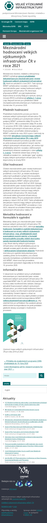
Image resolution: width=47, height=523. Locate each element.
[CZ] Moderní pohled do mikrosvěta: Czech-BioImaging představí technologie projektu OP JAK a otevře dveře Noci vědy (26, 404)
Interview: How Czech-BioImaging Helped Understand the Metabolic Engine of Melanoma (23, 438)
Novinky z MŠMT (17, 44)
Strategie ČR (6, 22)
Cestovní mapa (21, 22)
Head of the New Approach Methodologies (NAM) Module (23, 427)
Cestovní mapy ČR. (19, 499)
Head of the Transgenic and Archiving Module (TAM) (22, 432)
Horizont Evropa (10, 31)
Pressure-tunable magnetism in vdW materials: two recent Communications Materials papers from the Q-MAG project (24, 445)
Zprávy (27, 44)
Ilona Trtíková (18, 69)
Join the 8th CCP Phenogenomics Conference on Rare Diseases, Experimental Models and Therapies (26, 459)
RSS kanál (13, 489)
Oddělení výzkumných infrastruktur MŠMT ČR (17, 503)
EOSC (26, 26)
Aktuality (7, 44)
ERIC (20, 26)
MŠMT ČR (28, 515)
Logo (15, 506)
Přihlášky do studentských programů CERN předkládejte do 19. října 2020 (23, 362)
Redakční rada (6, 506)
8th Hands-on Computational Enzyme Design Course (22, 410)
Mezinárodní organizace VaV (31, 31)
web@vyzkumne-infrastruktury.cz (7, 514)
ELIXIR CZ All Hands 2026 (13, 415)
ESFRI (32, 22)
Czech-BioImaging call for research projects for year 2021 (23, 368)
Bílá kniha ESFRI (9, 26)
